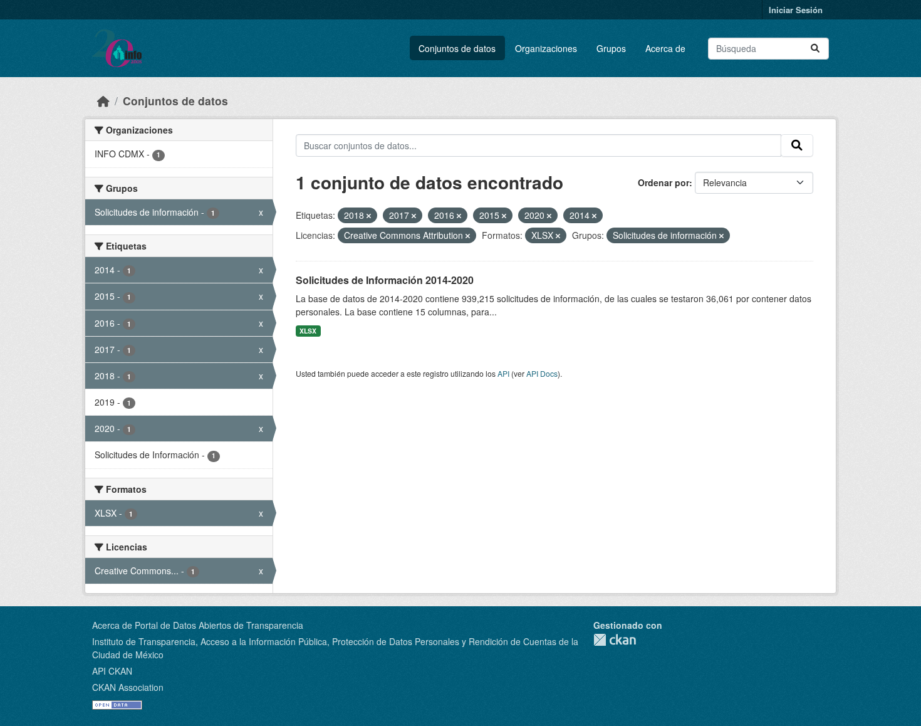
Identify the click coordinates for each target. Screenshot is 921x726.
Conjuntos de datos (457, 48)
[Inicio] (103, 100)
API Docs (542, 373)
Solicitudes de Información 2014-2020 (385, 280)
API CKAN (112, 671)
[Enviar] (815, 49)
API (503, 373)
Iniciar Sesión (796, 10)
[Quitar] (369, 216)
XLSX (307, 330)
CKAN (614, 639)
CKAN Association (128, 687)
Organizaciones (546, 48)
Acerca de (665, 48)
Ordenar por (663, 182)
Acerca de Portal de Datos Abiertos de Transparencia (197, 625)
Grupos (611, 48)
